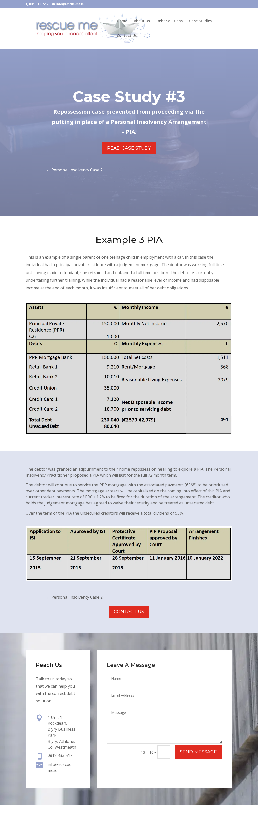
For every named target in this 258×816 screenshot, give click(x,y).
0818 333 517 (38, 4)
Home (122, 21)
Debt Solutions (169, 21)
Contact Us (127, 36)
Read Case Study (129, 148)
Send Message (198, 752)
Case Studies (200, 21)
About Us (142, 21)
